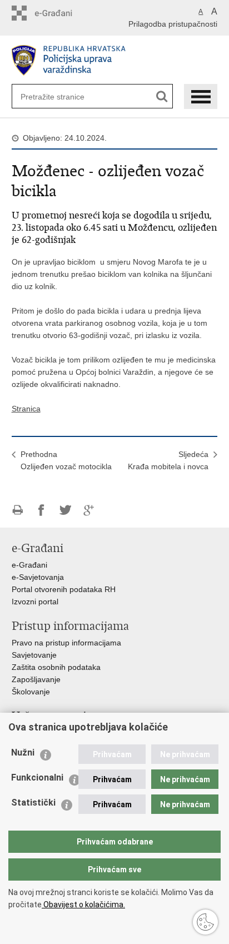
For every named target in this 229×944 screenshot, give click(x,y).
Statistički (33, 802)
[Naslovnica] (115, 60)
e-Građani (29, 564)
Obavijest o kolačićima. (83, 904)
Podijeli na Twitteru (65, 510)
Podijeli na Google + (89, 510)
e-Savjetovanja (38, 577)
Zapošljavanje (36, 679)
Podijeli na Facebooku (41, 510)
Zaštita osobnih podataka (56, 667)
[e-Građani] (59, 13)
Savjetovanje (34, 654)
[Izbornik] (200, 96)
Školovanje (31, 691)
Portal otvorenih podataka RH (64, 589)
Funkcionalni (37, 777)
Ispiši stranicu (17, 510)
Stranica (26, 408)
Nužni (22, 752)
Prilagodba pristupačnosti (172, 23)
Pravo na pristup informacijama (66, 642)
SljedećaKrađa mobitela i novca (168, 460)
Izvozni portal (35, 601)
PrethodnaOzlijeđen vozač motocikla (66, 460)
